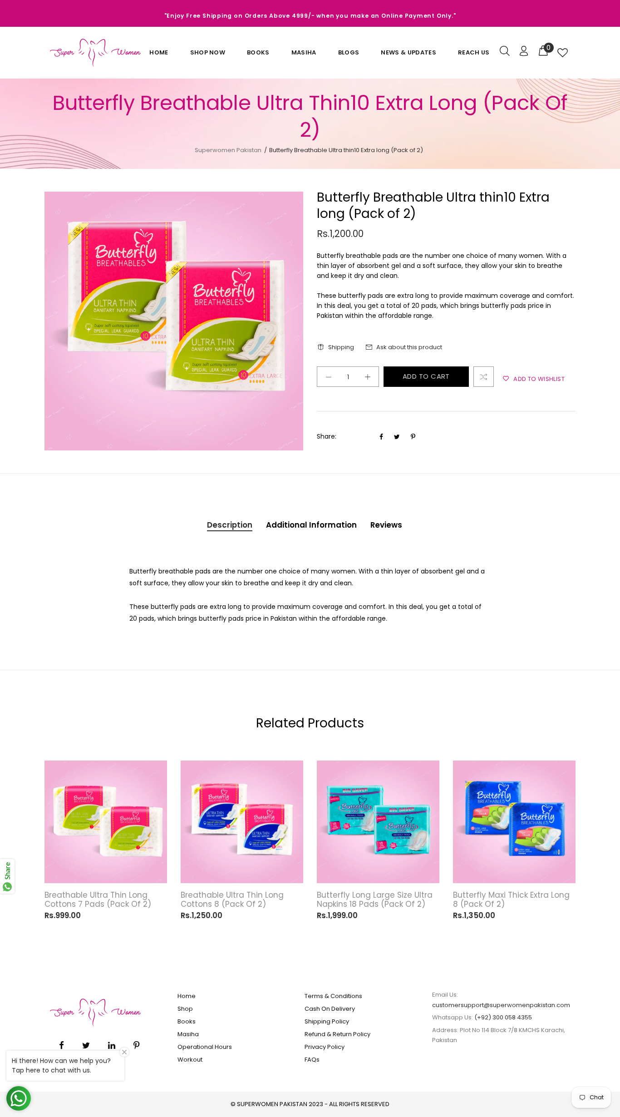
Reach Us (474, 52)
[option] (106, 838)
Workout (189, 1059)
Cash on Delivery (330, 1008)
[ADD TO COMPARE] (483, 376)
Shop (185, 1008)
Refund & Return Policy (337, 1034)
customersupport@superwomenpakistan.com (501, 1005)
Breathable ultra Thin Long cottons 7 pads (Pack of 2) (97, 899)
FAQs (312, 1059)
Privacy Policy (324, 1047)
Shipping (341, 347)
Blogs (348, 52)
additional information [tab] (311, 524)
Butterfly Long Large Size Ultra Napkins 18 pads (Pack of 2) (375, 899)
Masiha (303, 52)
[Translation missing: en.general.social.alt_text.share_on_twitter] (398, 436)
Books (258, 52)
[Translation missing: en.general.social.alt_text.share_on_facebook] (382, 436)
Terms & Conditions (333, 996)
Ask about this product (409, 347)
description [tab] (229, 524)
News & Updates (408, 52)
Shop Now (208, 52)
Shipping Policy (327, 1021)
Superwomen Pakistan (228, 150)
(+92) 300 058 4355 (503, 1017)
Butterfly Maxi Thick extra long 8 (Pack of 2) (511, 899)
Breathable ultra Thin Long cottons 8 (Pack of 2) (232, 899)
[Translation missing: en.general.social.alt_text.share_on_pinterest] (413, 436)
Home (158, 52)
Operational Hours (204, 1047)
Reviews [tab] (386, 524)
